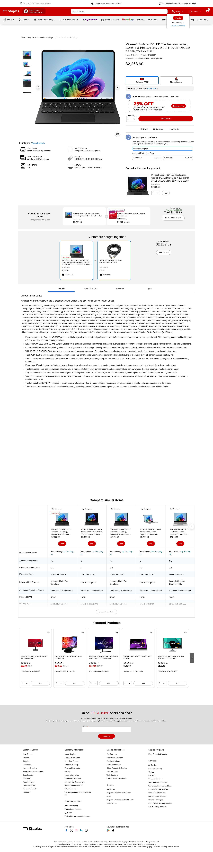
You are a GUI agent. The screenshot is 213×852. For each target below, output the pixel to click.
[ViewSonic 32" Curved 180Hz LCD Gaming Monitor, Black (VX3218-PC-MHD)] (104, 645)
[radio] (142, 80)
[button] (165, 11)
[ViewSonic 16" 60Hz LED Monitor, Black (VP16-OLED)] (70, 645)
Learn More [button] (174, 96)
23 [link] (167, 663)
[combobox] (119, 11)
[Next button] (117, 87)
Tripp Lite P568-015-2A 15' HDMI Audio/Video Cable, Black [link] (110, 261)
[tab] (61, 288)
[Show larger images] (117, 134)
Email (85, 726)
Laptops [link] (50, 38)
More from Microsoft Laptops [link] (67, 38)
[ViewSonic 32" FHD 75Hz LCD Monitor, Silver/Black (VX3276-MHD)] (172, 645)
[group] (35, 658)
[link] (35, 3)
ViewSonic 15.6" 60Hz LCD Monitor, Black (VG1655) (138, 657)
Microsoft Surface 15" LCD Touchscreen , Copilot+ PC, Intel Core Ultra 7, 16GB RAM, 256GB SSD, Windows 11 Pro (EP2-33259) (170, 178)
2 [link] (29, 663)
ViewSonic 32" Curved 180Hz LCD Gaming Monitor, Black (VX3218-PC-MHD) (103, 657)
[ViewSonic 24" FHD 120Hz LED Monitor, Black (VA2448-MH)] (35, 645)
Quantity (131, 116)
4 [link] (63, 663)
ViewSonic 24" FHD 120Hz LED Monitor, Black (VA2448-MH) (34, 657)
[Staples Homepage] (11, 11)
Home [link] (23, 38)
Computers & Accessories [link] (36, 38)
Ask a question (156, 58)
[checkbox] (76, 274)
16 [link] (132, 663)
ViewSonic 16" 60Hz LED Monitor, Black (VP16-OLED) (68, 657)
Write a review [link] (143, 58)
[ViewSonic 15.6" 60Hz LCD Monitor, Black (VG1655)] (138, 645)
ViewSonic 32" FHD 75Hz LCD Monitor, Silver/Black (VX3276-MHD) (171, 657)
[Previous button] (38, 87)
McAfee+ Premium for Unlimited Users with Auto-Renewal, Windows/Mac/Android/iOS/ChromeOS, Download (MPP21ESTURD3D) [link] (131, 215)
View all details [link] (38, 143)
